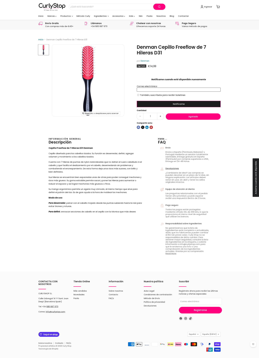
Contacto (113, 294)
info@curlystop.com (55, 311)
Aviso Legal (149, 291)
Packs (149, 16)
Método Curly (83, 16)
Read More (171, 253)
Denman (145, 60)
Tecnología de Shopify (48, 348)
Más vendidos (80, 291)
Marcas (51, 16)
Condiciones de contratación (158, 294)
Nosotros (161, 16)
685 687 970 (52, 306)
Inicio (40, 16)
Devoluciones (172, 168)
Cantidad (141, 110)
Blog (172, 16)
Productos (65, 16)
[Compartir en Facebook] (138, 127)
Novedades (79, 294)
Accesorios (118, 16)
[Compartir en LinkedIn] (147, 127)
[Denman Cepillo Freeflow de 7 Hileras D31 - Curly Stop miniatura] (43, 49)
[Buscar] (159, 7)
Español (192, 334)
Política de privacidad (154, 302)
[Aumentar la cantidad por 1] (160, 116)
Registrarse (200, 310)
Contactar (183, 16)
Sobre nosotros (116, 291)
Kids (131, 16)
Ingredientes (100, 16)
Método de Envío (152, 298)
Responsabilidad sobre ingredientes (184, 223)
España (209, 334)
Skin (141, 16)
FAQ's (111, 298)
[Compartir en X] (142, 127)
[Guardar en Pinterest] (151, 127)
